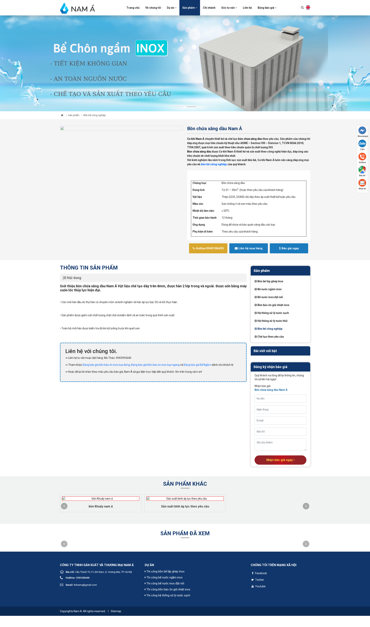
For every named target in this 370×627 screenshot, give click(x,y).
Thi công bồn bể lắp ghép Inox (165, 571)
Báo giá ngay (290, 248)
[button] (64, 506)
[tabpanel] (185, 63)
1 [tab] (178, 106)
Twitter (259, 579)
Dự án (171, 7)
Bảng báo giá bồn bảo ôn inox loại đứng (106, 364)
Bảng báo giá (266, 7)
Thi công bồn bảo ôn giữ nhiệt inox (168, 589)
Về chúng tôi (153, 7)
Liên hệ (247, 7)
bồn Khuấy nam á (101, 506)
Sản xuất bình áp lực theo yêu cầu (185, 506)
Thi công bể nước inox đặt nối (165, 583)
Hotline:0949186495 (209, 248)
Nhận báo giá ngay (279, 460)
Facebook (261, 573)
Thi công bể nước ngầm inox (164, 577)
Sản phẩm (188, 7)
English (308, 7)
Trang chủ (133, 7)
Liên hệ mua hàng (250, 248)
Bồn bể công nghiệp (94, 115)
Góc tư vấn (228, 7)
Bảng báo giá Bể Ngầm (198, 364)
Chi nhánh (209, 7)
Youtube (260, 586)
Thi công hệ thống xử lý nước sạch (168, 595)
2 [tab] (191, 106)
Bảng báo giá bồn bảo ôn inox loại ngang (155, 364)
